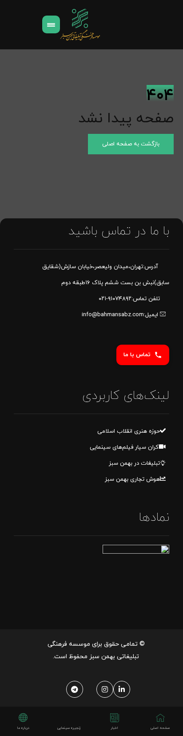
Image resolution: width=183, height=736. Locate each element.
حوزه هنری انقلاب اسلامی (128, 431)
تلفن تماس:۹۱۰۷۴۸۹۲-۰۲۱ (129, 299)
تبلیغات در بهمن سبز (134, 463)
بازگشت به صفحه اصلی (130, 144)
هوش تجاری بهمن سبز (132, 479)
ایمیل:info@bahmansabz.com (121, 315)
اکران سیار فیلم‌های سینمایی (125, 447)
